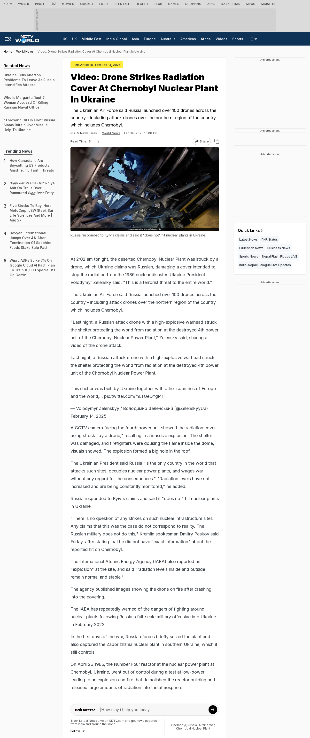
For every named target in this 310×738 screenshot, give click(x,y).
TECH (158, 4)
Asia (135, 39)
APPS (211, 4)
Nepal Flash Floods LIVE (279, 256)
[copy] (216, 141)
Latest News (248, 239)
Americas (188, 39)
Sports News (248, 256)
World (23, 4)
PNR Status (270, 239)
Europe (150, 39)
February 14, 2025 (88, 416)
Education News (251, 248)
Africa (206, 39)
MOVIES (68, 4)
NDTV (8, 4)
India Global (116, 39)
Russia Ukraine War (200, 725)
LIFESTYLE (122, 4)
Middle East (91, 39)
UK (74, 39)
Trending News (18, 151)
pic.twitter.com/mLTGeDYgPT (134, 396)
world (112, 724)
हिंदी (54, 4)
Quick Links (249, 230)
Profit (40, 4)
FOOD (103, 4)
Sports (237, 39)
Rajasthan (230, 4)
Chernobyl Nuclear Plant (193, 728)
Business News (278, 248)
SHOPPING (193, 4)
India (81, 724)
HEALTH (142, 4)
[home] (27, 37)
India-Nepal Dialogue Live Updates (265, 265)
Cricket (86, 4)
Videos (221, 39)
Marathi (268, 4)
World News (111, 133)
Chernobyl (178, 725)
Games (173, 4)
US (65, 39)
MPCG (251, 4)
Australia (168, 39)
